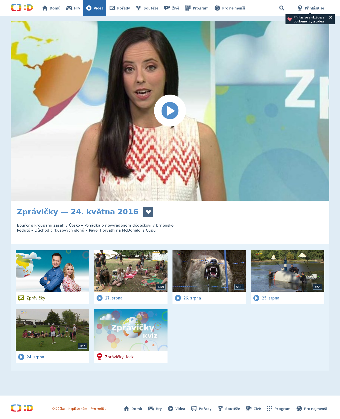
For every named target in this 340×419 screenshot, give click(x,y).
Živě (175, 7)
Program (201, 7)
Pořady (123, 7)
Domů (55, 7)
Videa (99, 7)
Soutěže (151, 7)
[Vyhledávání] (282, 8)
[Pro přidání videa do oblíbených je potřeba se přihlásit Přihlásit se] (148, 212)
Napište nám (77, 408)
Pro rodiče (99, 408)
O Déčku (58, 408)
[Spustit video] (170, 111)
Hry (77, 7)
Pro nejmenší (233, 7)
